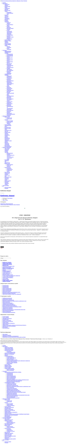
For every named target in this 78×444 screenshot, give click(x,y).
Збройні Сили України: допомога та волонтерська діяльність (14, 325)
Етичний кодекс (8, 127)
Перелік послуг (10, 169)
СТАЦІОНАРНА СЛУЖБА (8, 74)
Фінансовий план (8, 176)
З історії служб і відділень (10, 35)
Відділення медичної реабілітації (9, 72)
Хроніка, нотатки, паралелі (10, 37)
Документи (7, 181)
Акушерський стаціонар (9, 78)
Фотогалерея (7, 145)
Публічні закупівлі (6, 152)
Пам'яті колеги (5, 324)
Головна (4, 2)
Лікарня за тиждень (9, 123)
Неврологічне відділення (9, 89)
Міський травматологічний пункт (10, 93)
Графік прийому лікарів (7, 280)
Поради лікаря (7, 132)
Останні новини (10, 120)
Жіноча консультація (9, 63)
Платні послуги (8, 167)
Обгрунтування (10, 153)
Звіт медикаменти (7, 162)
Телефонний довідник (7, 9)
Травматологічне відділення (10, 91)
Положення (9, 12)
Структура (5, 50)
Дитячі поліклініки (9, 49)
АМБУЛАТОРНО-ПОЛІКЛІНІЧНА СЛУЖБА (8, 52)
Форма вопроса (10, 164)
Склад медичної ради (7, 267)
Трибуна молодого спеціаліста (9, 323)
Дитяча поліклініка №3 (10, 61)
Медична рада (5, 265)
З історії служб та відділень (8, 276)
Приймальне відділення (9, 76)
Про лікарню (5, 3)
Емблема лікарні (8, 40)
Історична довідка (9, 23)
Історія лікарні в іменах (7, 272)
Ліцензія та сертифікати (7, 18)
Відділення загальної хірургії (10, 80)
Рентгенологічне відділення (10, 111)
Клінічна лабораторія (9, 113)
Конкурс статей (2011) (7, 320)
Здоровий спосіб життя (7, 318)
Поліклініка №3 (6, 287)
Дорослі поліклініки (9, 47)
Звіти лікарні (7, 148)
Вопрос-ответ (7, 163)
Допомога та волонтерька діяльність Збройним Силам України (8, 139)
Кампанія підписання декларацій (7, 143)
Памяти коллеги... (6, 136)
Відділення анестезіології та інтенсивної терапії (10, 99)
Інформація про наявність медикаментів (10, 336)
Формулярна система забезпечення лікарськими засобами (14, 337)
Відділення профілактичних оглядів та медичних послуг (10, 66)
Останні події (9, 117)
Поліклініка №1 (10, 54)
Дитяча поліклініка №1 (10, 57)
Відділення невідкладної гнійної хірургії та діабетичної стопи (10, 83)
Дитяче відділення (9, 87)
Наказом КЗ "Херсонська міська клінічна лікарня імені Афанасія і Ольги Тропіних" (10, 204)
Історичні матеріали (7, 21)
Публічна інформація (7, 147)
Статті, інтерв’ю (8, 124)
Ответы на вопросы (9, 166)
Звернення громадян (7, 150)
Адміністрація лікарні (7, 263)
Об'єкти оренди (8, 180)
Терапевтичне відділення (9, 102)
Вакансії (6, 19)
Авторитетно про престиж (8, 321)
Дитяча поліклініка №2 (10, 59)
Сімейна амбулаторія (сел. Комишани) (10, 69)
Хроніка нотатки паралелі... (8, 277)
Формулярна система (7, 174)
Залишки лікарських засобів (7, 183)
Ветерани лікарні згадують (10, 29)
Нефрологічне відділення (9, 104)
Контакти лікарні (8, 187)
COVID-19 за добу (8, 434)
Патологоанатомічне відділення (11, 114)
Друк (4, 200)
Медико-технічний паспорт (6, 16)
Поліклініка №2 (10, 55)
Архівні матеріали (9, 27)
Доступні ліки (7, 172)
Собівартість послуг (9, 171)
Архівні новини (10, 121)
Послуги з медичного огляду (7, 178)
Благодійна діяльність (7, 160)
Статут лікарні (7, 39)
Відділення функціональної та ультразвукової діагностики (14, 309)
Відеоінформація (8, 146)
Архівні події (9, 118)
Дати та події (7, 399)
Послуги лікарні (8, 43)
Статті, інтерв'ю (6, 317)
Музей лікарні (9, 38)
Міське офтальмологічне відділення (10, 96)
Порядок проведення (10, 156)
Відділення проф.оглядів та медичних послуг (11, 292)
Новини (6, 119)
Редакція (6, 188)
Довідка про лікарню (7, 5)
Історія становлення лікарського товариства (11, 275)
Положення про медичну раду (8, 266)
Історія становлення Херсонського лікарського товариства (9, 32)
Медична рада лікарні (9, 350)
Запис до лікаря (6, 185)
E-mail (6, 200)
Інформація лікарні (6, 398)
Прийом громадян (6, 42)
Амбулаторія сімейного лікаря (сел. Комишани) (12, 294)
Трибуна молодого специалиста (7, 134)
